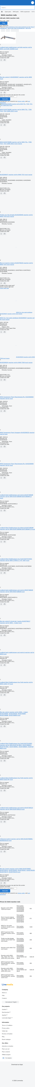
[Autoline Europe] (11, 2)
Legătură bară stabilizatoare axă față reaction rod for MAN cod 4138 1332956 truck (16, 48)
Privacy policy (5, 1028)
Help (3, 995)
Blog (3, 1036)
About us (4, 992)
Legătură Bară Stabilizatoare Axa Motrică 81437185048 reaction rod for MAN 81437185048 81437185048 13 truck (17, 528)
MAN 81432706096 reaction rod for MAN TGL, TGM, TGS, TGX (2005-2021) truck (16, 110)
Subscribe (5, 99)
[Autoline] (2, 12)
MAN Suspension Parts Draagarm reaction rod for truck (8, 933)
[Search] (32, 7)
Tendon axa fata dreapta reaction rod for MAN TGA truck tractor (8, 940)
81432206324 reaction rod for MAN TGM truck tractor (16, 362)
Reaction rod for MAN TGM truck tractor (7, 908)
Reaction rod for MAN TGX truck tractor (8, 948)
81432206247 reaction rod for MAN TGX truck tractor (16, 174)
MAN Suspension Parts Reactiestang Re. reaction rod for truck (8, 963)
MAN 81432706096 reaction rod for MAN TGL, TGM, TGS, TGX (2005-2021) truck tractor (16, 142)
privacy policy (21, 101)
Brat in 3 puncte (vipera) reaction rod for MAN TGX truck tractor (8, 918)
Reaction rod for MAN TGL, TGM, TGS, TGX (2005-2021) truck (7, 970)
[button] (32, 2)
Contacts (4, 998)
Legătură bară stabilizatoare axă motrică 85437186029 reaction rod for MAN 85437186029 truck (16, 590)
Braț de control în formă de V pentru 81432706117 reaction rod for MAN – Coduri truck (15, 622)
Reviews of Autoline (7, 1033)
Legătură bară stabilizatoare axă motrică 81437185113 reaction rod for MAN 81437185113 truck (16, 808)
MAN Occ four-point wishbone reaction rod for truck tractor (7, 927)
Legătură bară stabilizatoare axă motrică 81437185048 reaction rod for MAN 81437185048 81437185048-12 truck (16, 496)
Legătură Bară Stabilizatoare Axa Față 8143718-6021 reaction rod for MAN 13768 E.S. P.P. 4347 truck (16, 559)
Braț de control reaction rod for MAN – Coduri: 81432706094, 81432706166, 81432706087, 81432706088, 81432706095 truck (14, 713)
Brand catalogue (6, 1039)
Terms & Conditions (7, 1025)
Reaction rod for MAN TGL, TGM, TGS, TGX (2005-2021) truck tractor (7, 957)
